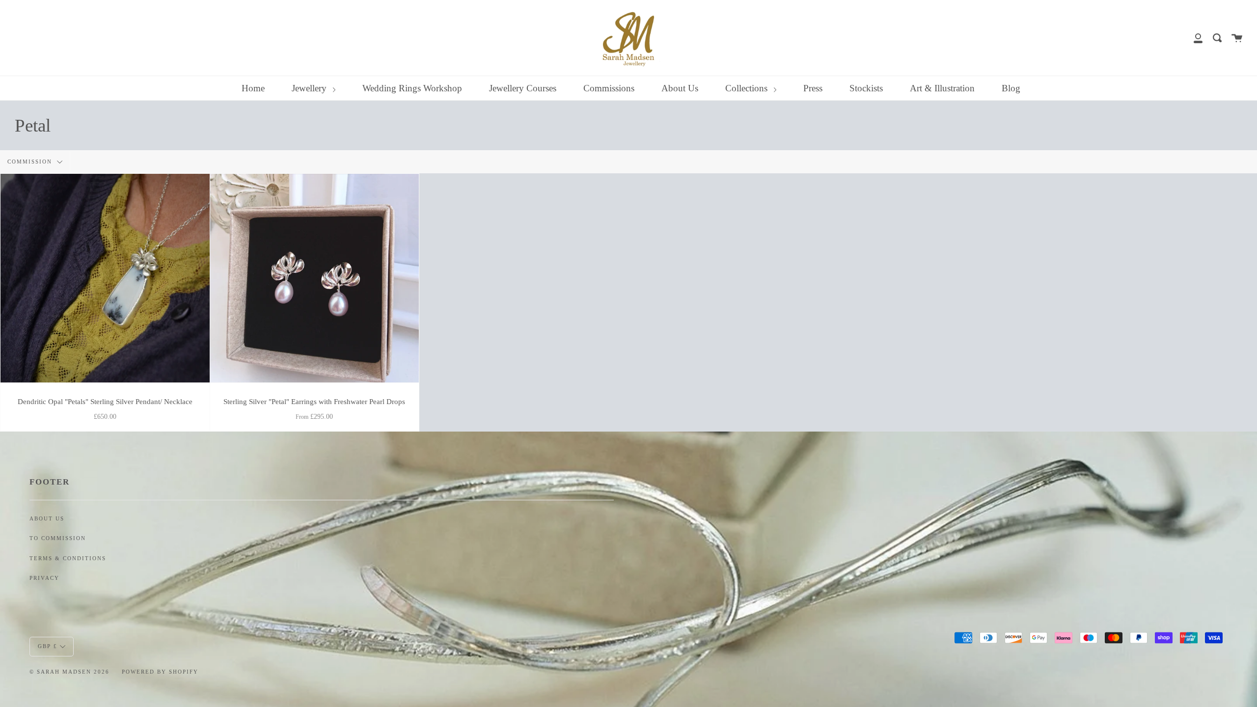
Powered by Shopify (160, 672)
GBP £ (47, 646)
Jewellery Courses (522, 88)
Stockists (866, 88)
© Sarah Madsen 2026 (69, 672)
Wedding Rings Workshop (412, 88)
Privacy (44, 578)
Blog (1011, 88)
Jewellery (310, 88)
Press (812, 88)
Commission (31, 161)
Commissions (608, 88)
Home (253, 88)
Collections (747, 88)
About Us (679, 88)
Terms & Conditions (67, 558)
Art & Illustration (942, 88)
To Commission (57, 538)
